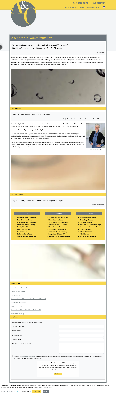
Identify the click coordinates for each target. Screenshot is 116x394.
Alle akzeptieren (37, 391)
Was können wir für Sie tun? (21, 344)
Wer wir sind (69, 7)
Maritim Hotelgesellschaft (19, 302)
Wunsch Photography (17, 314)
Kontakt (97, 7)
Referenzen (89, 7)
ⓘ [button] (17, 391)
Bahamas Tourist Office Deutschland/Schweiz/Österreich (28, 299)
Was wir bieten (79, 7)
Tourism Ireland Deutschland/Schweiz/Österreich (26, 310)
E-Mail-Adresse (17, 335)
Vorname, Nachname (19, 326)
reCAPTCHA (25, 391)
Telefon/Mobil (16, 339)
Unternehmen (16, 331)
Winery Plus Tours (16, 306)
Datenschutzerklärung (28, 356)
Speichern (45, 391)
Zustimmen (58, 374)
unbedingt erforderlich (9, 391)
